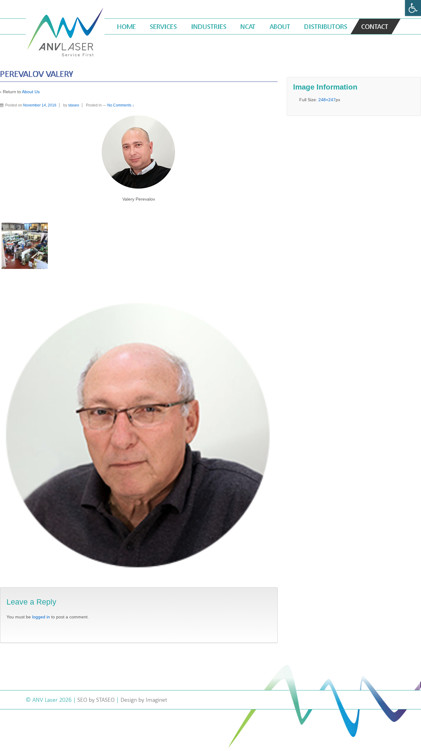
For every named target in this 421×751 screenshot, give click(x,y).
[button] (413, 8)
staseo (73, 105)
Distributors (325, 26)
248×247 (327, 99)
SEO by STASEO (96, 699)
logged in (41, 616)
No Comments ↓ (120, 105)
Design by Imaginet (144, 699)
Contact (374, 26)
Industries (209, 26)
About (280, 26)
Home (126, 26)
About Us (31, 91)
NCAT (247, 26)
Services (163, 26)
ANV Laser (45, 699)
